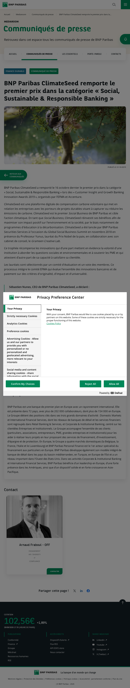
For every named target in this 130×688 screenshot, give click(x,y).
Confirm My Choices (23, 383)
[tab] (22, 308)
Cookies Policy (54, 323)
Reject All (90, 383)
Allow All (114, 383)
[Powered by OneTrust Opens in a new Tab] (112, 393)
